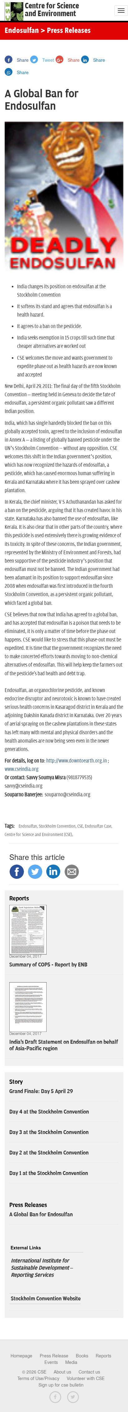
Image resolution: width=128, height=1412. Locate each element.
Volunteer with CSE (86, 1378)
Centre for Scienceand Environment (52, 10)
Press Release (54, 1355)
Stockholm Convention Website (46, 1299)
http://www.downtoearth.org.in (76, 761)
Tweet (47, 60)
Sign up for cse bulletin (61, 1385)
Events (51, 1362)
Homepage (21, 1355)
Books (82, 1355)
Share (22, 60)
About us (62, 1371)
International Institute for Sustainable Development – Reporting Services (42, 1268)
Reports (103, 1355)
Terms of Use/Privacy (38, 1378)
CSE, (81, 826)
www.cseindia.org (22, 769)
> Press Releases (65, 31)
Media (71, 1362)
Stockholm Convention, (58, 826)
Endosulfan (22, 31)
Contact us (89, 1371)
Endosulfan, (29, 826)
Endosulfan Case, (98, 826)
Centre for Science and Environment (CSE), (39, 834)
